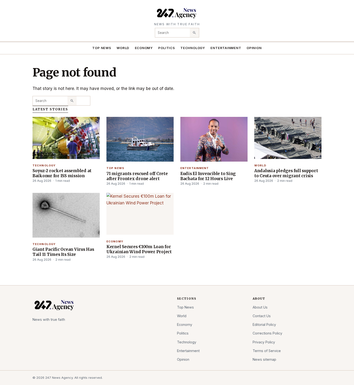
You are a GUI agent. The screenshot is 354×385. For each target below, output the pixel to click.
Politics (166, 48)
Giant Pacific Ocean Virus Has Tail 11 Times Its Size (63, 252)
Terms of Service (267, 351)
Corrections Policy (267, 333)
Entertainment (225, 48)
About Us (260, 307)
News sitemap (264, 359)
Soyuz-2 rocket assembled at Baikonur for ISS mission (62, 173)
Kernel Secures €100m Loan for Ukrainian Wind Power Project (139, 249)
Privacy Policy (264, 342)
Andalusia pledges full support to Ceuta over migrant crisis (286, 173)
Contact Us (262, 316)
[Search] (194, 32)
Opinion (254, 48)
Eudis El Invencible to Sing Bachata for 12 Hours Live (208, 176)
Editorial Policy (264, 324)
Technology (192, 48)
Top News (101, 48)
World (123, 48)
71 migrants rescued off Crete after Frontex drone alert (137, 176)
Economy (144, 48)
